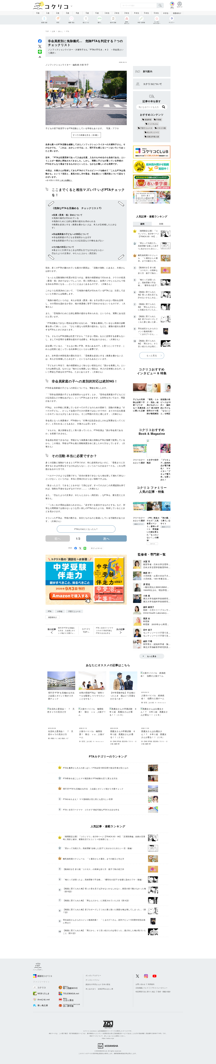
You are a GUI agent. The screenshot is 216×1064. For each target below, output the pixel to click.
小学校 (59, 611)
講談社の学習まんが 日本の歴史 (98, 984)
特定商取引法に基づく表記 (145, 991)
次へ (106, 538)
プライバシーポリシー (159, 988)
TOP (47, 31)
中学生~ (166, 13)
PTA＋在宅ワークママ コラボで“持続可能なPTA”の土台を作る (105, 630)
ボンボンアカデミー (93, 975)
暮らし (60, 31)
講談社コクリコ (138, 524)
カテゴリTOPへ (86, 630)
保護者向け (177, 13)
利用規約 (151, 984)
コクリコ (152, 544)
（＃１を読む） (66, 180)
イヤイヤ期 (161, 128)
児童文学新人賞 (153, 136)
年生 (107, 12)
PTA (67, 31)
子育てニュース (74, 611)
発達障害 (148, 119)
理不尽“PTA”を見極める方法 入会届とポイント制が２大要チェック (66, 630)
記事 (53, 31)
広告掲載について (142, 988)
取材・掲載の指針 (164, 991)
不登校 (158, 119)
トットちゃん (153, 124)
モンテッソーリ (153, 132)
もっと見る (151, 355)
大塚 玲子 (84, 64)
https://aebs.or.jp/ (108, 1038)
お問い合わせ (140, 984)
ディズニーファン (92, 980)
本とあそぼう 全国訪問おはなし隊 (99, 989)
